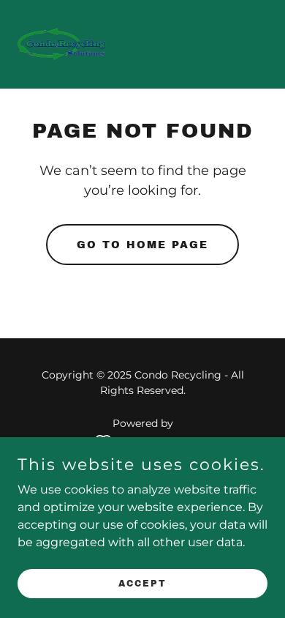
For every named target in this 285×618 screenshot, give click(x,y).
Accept (142, 583)
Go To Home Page (142, 244)
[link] (63, 44)
